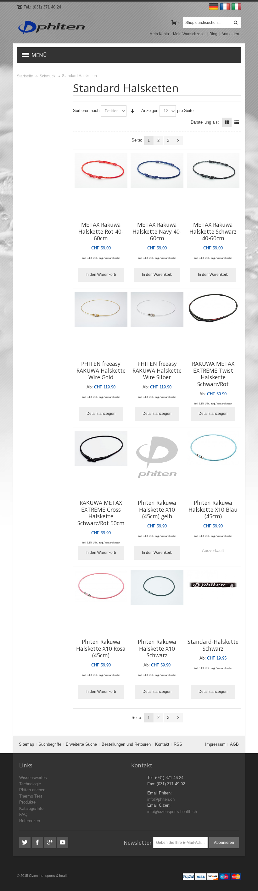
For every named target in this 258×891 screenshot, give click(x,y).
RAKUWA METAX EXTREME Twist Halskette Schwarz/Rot (213, 374)
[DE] (214, 7)
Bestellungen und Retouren (126, 744)
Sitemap (26, 744)
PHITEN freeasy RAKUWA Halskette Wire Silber (157, 370)
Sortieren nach (86, 110)
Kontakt (162, 744)
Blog (213, 34)
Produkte (27, 802)
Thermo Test (30, 796)
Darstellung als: (205, 122)
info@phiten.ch (161, 799)
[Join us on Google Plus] (50, 842)
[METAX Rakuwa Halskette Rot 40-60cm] (101, 170)
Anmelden (230, 34)
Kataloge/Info (31, 808)
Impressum (215, 744)
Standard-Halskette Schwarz (213, 645)
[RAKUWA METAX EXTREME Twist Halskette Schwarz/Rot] (213, 308)
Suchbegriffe (49, 744)
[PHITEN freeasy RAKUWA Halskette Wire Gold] (101, 309)
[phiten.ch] (51, 28)
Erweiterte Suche (81, 744)
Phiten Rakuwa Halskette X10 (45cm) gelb (157, 509)
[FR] (225, 7)
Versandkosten (112, 258)
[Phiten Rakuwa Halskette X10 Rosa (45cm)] (101, 586)
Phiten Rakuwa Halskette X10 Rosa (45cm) (101, 648)
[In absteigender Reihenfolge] (132, 111)
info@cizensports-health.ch (172, 811)
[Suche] (235, 22)
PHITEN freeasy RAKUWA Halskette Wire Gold (101, 370)
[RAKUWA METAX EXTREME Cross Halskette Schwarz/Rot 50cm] (101, 448)
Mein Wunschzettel (189, 34)
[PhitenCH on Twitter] (25, 842)
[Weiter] (178, 140)
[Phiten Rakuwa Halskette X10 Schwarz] (157, 587)
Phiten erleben (32, 790)
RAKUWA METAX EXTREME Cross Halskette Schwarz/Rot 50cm (101, 513)
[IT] (236, 7)
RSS (178, 744)
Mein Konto (159, 34)
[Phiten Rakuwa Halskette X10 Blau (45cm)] (213, 448)
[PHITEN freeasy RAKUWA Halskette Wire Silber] (157, 309)
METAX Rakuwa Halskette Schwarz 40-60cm (213, 231)
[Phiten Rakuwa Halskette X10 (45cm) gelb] (157, 457)
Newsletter (138, 842)
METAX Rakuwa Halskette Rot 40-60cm (100, 231)
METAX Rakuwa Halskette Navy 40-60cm (157, 231)
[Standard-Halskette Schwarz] (213, 585)
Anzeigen (149, 110)
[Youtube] (62, 842)
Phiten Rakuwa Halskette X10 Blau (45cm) (213, 509)
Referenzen (29, 820)
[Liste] (236, 122)
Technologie (30, 784)
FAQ (23, 814)
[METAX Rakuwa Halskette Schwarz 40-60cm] (213, 170)
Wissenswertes (33, 777)
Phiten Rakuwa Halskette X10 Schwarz (157, 648)
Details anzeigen (101, 413)
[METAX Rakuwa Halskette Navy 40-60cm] (157, 170)
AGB (234, 744)
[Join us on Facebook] (38, 842)
